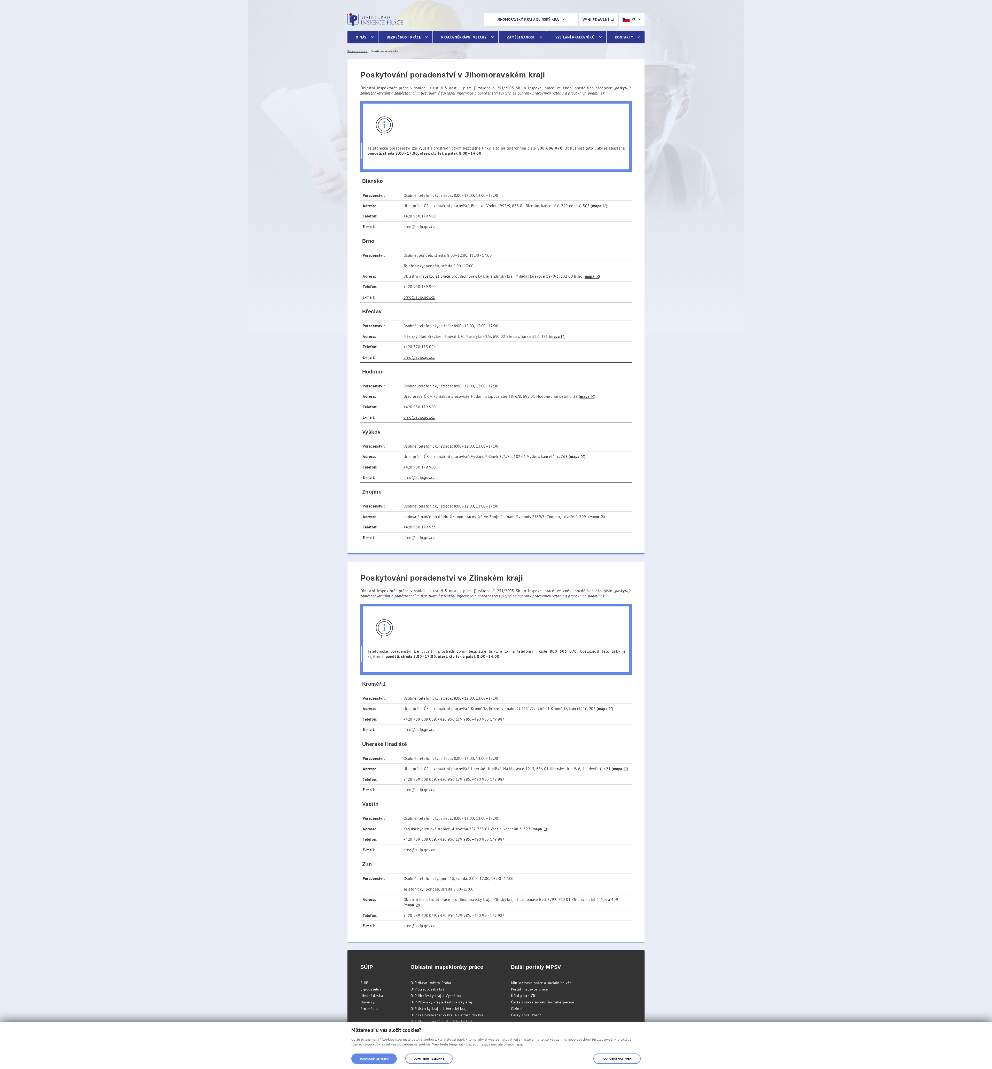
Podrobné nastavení (617, 1058)
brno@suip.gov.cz (419, 226)
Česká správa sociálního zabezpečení (542, 1002)
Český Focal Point (526, 1015)
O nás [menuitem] (361, 37)
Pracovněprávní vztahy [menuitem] (464, 37)
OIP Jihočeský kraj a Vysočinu (435, 995)
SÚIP (364, 982)
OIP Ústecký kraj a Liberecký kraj (438, 1008)
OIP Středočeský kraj (428, 989)
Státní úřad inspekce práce (375, 19)
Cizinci (516, 1008)
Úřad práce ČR (523, 995)
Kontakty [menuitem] (624, 37)
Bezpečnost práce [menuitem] (404, 37)
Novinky (367, 1002)
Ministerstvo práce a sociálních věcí (542, 982)
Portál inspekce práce (529, 989)
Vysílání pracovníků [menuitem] (575, 37)
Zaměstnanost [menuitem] (521, 37)
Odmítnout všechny (429, 1058)
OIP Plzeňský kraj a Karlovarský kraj (441, 1002)
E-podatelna (371, 989)
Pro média (369, 1008)
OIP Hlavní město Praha (430, 982)
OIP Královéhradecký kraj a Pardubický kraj (447, 1015)
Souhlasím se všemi (374, 1058)
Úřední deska (371, 995)
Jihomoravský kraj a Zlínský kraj (529, 19)
